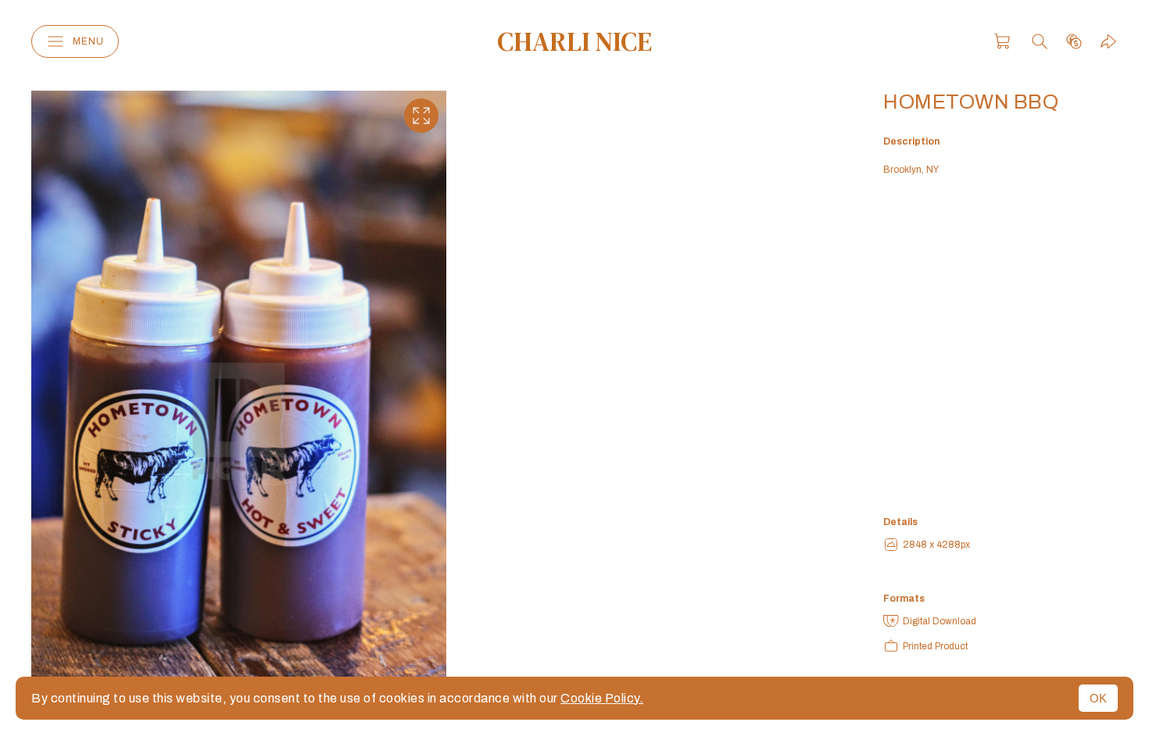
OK (1098, 698)
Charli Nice (574, 41)
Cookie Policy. (601, 698)
